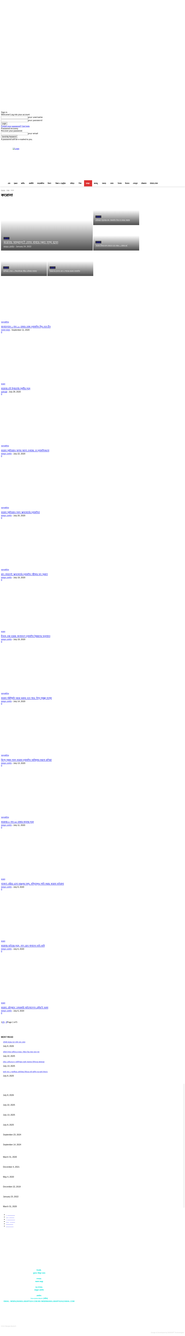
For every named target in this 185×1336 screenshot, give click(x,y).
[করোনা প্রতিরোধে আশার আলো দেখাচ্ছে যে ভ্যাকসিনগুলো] (48, 423)
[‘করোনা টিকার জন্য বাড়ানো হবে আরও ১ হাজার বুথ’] (116, 238)
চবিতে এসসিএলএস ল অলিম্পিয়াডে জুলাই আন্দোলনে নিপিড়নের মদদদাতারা (23, 1062)
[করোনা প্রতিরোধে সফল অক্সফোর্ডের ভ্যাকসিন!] (48, 485)
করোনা (6, 238)
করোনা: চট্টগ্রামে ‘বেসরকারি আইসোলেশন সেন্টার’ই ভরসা (24, 1007)
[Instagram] (172, 142)
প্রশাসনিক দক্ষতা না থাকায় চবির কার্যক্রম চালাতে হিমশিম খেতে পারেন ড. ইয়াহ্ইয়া (26, 1140)
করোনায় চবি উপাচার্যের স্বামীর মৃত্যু (15, 388)
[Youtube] (182, 142)
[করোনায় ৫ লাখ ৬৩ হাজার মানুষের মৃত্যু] (48, 795)
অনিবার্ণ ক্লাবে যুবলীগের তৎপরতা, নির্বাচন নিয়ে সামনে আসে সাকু (21, 1052)
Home (3, 190)
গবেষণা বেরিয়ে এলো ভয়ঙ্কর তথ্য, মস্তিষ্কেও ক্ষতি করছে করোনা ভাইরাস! (32, 883)
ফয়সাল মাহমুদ (5, 330)
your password (35, 120)
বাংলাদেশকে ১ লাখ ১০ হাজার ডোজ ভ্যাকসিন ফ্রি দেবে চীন (26, 326)
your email (33, 133)
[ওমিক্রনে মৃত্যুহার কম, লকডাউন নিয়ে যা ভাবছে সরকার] (116, 212)
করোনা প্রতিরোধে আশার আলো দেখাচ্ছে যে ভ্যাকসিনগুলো (25, 450)
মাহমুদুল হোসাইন (6, 454)
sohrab (4, 392)
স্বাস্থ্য (7, 190)
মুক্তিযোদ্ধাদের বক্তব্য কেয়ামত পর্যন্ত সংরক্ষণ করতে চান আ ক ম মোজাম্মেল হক (26, 1163)
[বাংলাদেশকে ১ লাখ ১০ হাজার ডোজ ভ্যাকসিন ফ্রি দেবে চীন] (48, 299)
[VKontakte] (23, 1312)
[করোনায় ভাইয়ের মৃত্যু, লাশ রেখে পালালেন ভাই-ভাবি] (48, 918)
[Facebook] (168, 142)
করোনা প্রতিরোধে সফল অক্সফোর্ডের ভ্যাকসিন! (20, 512)
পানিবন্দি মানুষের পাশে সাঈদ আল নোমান (14, 1042)
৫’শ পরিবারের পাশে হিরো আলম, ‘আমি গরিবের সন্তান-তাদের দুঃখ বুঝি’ (23, 1153)
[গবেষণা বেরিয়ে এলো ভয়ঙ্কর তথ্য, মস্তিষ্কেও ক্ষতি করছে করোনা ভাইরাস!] (48, 857)
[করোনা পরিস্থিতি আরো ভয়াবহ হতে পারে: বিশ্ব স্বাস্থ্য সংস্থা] (48, 671)
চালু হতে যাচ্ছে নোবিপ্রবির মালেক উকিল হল (15, 1183)
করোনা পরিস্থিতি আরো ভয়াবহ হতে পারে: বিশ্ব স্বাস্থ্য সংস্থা (26, 698)
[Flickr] (10, 1312)
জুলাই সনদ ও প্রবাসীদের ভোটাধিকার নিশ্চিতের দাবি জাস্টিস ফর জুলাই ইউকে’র (25, 1072)
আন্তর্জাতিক (5, 322)
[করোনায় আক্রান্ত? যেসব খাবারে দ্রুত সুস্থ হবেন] (47, 225)
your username (35, 117)
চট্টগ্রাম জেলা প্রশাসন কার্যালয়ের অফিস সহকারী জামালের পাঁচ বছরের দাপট (24, 1131)
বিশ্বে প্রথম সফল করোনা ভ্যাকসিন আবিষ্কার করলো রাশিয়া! (26, 759)
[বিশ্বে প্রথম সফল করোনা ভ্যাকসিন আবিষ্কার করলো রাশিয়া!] (48, 733)
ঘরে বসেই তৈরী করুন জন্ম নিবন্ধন (12, 1192)
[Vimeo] (179, 142)
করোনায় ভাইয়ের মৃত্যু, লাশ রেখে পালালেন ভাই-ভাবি (23, 945)
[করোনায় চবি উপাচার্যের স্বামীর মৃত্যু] (48, 361)
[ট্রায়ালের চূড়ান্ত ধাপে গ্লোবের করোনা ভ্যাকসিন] (70, 263)
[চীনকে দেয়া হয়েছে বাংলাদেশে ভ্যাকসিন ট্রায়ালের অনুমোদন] (48, 609)
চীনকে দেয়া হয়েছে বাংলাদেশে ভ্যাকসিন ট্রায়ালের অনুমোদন (25, 636)
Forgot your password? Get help (15, 126)
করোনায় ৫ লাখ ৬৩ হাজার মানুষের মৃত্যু (17, 821)
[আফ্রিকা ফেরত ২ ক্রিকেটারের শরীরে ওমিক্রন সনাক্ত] (24, 263)
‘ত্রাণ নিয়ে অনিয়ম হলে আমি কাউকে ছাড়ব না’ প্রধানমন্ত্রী (19, 1202)
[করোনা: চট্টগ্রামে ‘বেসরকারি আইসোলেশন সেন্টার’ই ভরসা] (48, 980)
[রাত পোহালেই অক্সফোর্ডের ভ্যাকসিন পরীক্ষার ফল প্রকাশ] (48, 547)
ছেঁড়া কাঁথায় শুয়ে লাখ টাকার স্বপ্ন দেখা (14, 1173)
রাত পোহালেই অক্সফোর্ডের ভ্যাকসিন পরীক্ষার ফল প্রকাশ (24, 574)
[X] (175, 142)
